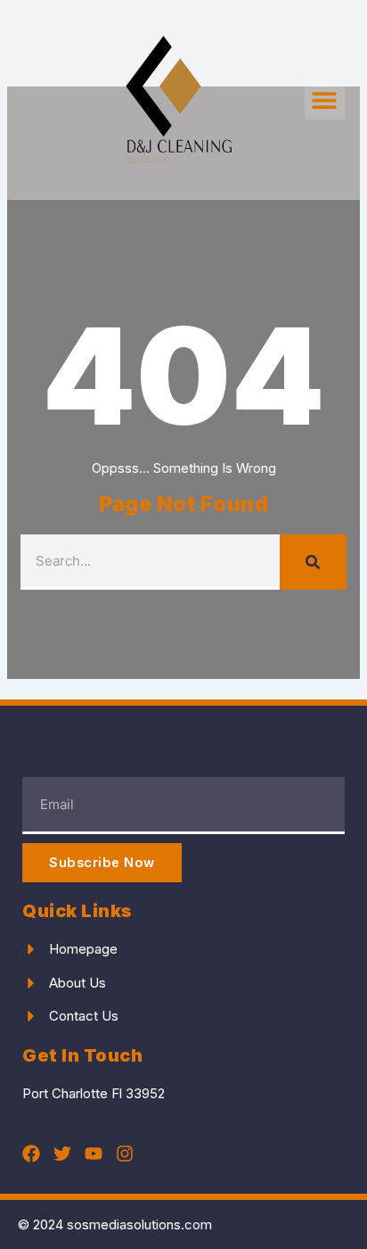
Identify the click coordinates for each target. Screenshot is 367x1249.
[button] (325, 99)
